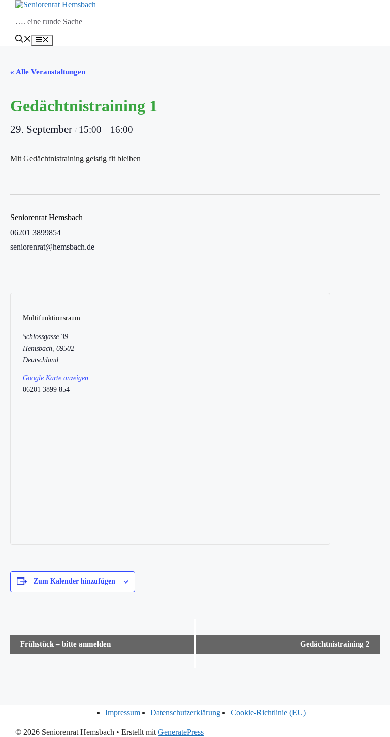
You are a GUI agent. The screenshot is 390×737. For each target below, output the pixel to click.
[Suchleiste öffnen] (23, 40)
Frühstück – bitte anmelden (65, 644)
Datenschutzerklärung (185, 712)
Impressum (122, 712)
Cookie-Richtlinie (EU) (268, 712)
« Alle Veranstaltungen (47, 72)
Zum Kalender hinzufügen (74, 581)
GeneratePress (181, 732)
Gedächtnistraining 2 (335, 644)
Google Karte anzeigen (55, 378)
